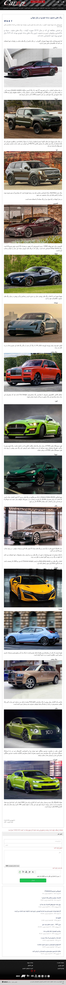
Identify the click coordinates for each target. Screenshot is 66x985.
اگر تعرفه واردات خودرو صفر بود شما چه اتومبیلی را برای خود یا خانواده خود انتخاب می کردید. (37, 911)
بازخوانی (19, 872)
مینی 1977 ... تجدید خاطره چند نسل (51, 925)
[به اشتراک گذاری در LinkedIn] (7, 21)
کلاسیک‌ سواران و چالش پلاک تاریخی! (51, 898)
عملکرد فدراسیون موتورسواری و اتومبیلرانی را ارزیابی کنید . (46, 951)
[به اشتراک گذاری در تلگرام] (5, 21)
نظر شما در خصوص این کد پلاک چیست (51, 938)
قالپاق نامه (58, 918)
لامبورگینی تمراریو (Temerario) (53, 891)
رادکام (9, 982)
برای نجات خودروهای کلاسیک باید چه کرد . (50, 904)
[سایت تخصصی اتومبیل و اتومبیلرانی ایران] (14, 3)
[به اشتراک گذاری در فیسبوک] (11, 21)
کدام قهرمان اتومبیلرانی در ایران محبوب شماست (49, 945)
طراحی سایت (14, 982)
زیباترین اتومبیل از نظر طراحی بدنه (52, 931)
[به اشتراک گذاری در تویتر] (9, 21)
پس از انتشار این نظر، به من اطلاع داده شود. (48, 876)
